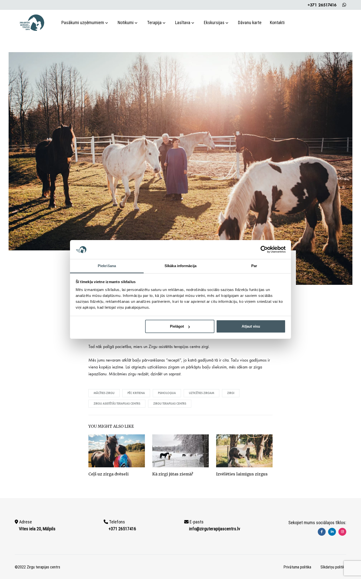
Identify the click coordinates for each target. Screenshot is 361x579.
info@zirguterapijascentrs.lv (214, 528)
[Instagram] (342, 532)
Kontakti (277, 22)
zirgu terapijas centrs (169, 403)
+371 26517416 (321, 5)
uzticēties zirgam (201, 393)
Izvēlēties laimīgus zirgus (242, 474)
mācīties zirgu (104, 393)
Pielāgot (177, 326)
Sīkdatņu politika (333, 567)
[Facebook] (322, 532)
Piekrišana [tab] (107, 266)
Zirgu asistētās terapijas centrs (117, 403)
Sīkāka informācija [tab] (180, 266)
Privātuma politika (297, 567)
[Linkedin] (332, 532)
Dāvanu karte (250, 22)
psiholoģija (167, 393)
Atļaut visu (251, 326)
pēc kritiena (136, 393)
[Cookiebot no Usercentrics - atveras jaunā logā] (264, 249)
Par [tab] (254, 266)
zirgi (230, 393)
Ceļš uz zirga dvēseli (108, 474)
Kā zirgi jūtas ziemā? (172, 474)
